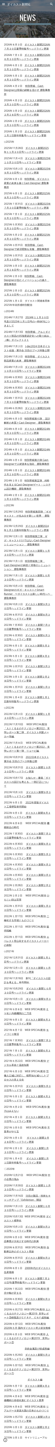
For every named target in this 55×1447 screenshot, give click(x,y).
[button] (3, 4)
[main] (27, 19)
